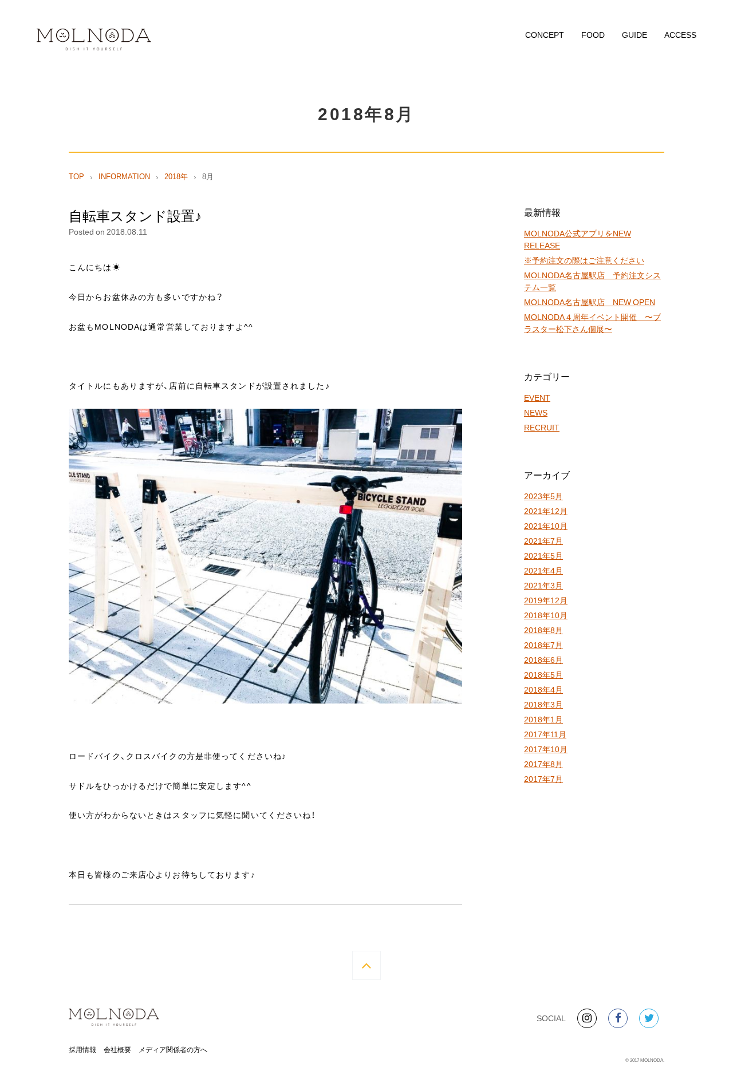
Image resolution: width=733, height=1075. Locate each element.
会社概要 (117, 1049)
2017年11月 (545, 734)
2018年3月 (543, 704)
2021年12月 (546, 510)
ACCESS (680, 34)
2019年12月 (546, 600)
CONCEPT (544, 34)
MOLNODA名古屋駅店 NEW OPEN (589, 301)
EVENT (537, 397)
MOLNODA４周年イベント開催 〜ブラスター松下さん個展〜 (592, 322)
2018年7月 (543, 644)
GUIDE (634, 34)
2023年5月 (543, 495)
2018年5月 (543, 674)
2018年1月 (543, 719)
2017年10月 (546, 748)
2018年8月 (543, 629)
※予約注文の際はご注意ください (584, 260)
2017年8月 (543, 763)
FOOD (593, 34)
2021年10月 (546, 525)
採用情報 (82, 1049)
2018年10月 (546, 615)
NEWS (535, 412)
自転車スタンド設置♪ (135, 215)
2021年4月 (543, 570)
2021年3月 (543, 585)
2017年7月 (543, 778)
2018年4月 (543, 689)
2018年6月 (543, 659)
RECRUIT (541, 427)
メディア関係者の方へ (173, 1049)
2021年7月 (543, 540)
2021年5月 (543, 555)
